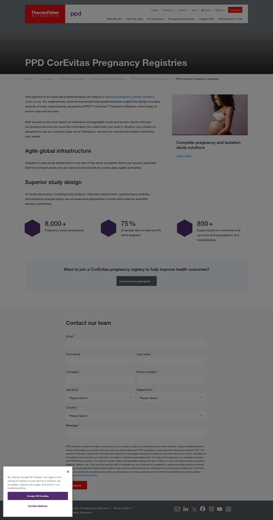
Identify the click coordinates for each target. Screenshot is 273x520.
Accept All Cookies (38, 495)
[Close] (68, 472)
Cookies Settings (38, 505)
